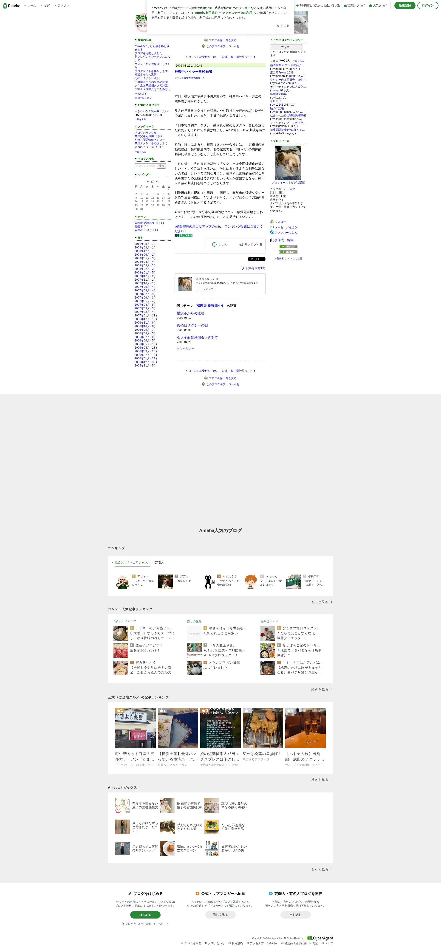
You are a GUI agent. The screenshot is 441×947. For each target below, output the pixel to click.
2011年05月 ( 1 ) (145, 243)
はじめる (145, 914)
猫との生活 (194, 621)
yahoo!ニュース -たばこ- (150, 147)
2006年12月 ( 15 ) (146, 319)
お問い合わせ (216, 943)
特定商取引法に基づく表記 (301, 943)
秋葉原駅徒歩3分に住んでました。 (288, 129)
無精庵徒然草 (278, 94)
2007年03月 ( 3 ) (145, 308)
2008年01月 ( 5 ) (145, 272)
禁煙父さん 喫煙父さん (149, 136)
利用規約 (237, 943)
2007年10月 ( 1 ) (145, 283)
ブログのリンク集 (146, 132)
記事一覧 (227, 57)
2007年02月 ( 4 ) (145, 311)
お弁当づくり (269, 621)
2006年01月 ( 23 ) (146, 358)
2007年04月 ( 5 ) (145, 304)
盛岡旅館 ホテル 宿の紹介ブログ (288, 65)
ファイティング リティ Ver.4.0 (288, 122)
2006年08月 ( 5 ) (145, 333)
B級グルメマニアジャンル (132, 562)
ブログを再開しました (148, 53)
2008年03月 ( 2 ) (145, 265)
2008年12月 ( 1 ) (145, 251)
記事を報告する (256, 268)
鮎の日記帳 (277, 108)
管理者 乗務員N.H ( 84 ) (149, 223)
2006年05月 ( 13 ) (146, 344)
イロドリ (275, 101)
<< (148, 181)
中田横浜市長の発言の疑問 (151, 82)
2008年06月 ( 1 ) (145, 254)
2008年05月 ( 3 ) (145, 258)
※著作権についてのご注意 (288, 258)
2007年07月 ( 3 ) (145, 294)
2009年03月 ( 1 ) (145, 247)
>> (157, 181)
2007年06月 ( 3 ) (145, 297)
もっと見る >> (186, 348)
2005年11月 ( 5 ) (145, 365)
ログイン (428, 5)
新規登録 (405, 5)
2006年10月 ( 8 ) (145, 326)
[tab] (132, 563)
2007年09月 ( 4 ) (145, 286)
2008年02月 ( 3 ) (145, 269)
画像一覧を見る (143, 97)
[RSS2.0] (288, 252)
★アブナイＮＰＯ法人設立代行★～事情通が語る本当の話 (288, 86)
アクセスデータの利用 (263, 943)
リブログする (254, 244)
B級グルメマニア (124, 621)
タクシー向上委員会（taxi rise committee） (288, 79)
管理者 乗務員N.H (193, 77)
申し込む (296, 914)
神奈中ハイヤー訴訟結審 (193, 71)
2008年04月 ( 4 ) (145, 261)
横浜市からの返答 (146, 74)
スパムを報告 (192, 943)
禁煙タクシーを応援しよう (151, 143)
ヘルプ (329, 943)
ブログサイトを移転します (151, 71)
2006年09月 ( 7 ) (145, 329)
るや (292, 189)
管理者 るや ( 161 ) (146, 230)
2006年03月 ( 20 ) (146, 351)
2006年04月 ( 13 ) (146, 347)
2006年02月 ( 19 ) (146, 355)
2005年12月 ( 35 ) (146, 362)
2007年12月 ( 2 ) (145, 276)
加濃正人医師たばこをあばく (152, 89)
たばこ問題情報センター (150, 139)
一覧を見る (141, 93)
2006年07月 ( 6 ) (145, 337)
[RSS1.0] (288, 247)
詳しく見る (220, 914)
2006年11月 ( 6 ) (145, 322)
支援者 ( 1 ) (141, 226)
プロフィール (280, 182)
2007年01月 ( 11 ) (146, 315)
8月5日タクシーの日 (147, 78)
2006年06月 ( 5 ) (145, 340)
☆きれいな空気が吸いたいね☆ (153, 111)
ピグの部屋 (298, 182)
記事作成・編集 (282, 240)
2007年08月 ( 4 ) (145, 290)
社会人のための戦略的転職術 (288, 115)
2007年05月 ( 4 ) (145, 301)
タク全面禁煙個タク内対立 (151, 85)
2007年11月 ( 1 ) (145, 279)
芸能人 (159, 562)
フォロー (208, 288)
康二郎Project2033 (282, 72)
